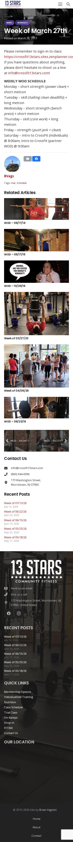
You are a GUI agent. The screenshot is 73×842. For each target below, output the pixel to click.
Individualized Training (18, 697)
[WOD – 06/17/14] (36, 209)
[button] (60, 4)
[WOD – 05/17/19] (36, 240)
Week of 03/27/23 (16, 338)
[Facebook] (8, 613)
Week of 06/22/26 (15, 511)
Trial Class (10, 712)
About (36, 827)
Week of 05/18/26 (15, 537)
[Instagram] (18, 613)
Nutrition (10, 702)
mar (13, 183)
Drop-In (9, 723)
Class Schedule (13, 707)
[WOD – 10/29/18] (36, 271)
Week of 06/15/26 (15, 520)
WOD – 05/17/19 (14, 254)
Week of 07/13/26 (15, 503)
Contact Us (11, 733)
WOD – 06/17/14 (14, 223)
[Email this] (28, 158)
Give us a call (19, 594)
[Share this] (36, 158)
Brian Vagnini (48, 810)
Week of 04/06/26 (16, 391)
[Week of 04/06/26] (36, 366)
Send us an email (21, 588)
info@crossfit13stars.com (28, 73)
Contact (36, 836)
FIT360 (8, 728)
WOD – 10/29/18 (14, 286)
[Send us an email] (7, 588)
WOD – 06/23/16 (15, 421)
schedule (22, 183)
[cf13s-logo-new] (13, 4)
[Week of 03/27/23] (36, 313)
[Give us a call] (7, 594)
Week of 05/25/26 (15, 529)
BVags (9, 176)
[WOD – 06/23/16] (36, 407)
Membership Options (17, 692)
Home (36, 819)
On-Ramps (10, 717)
